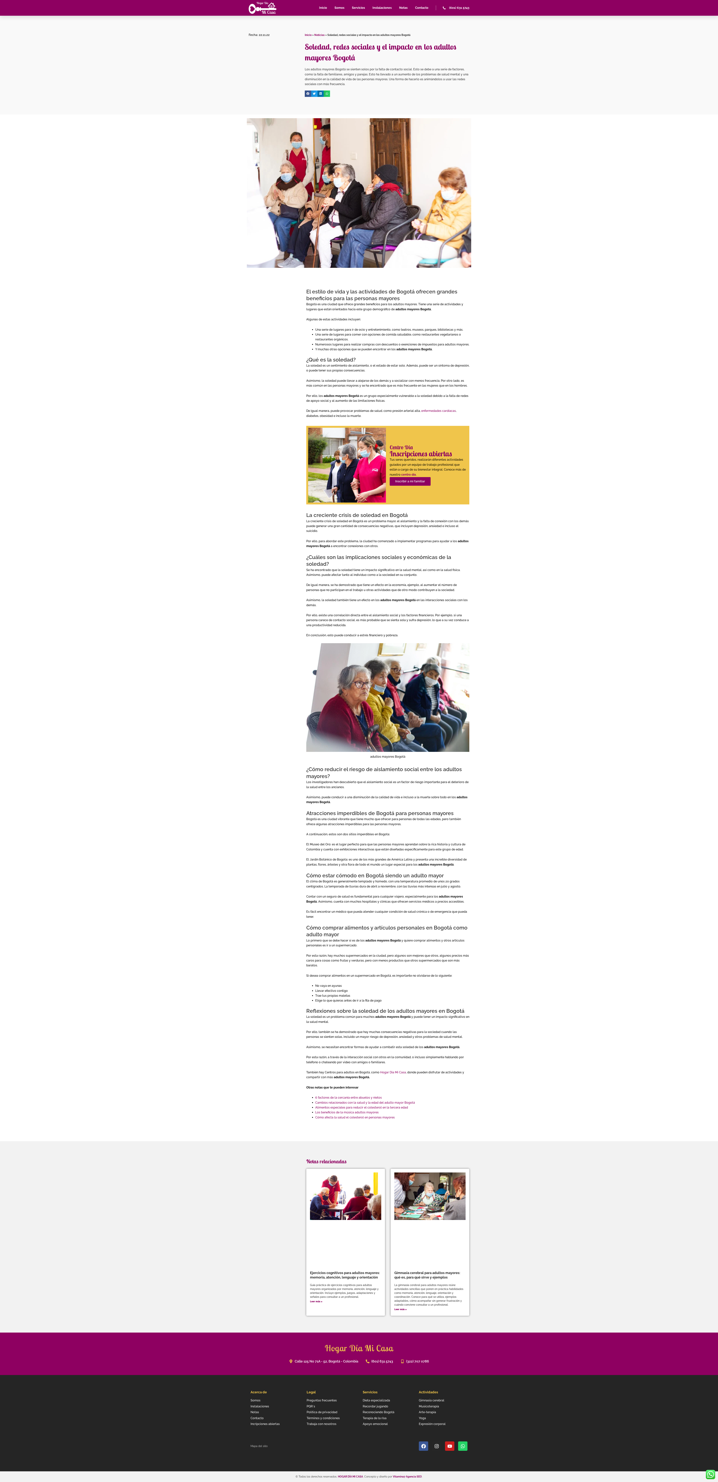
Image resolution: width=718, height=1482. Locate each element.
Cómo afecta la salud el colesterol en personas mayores (355, 1117)
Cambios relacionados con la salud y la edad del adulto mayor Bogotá (365, 1102)
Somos (339, 8)
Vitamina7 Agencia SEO (407, 1476)
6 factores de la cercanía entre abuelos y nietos (348, 1097)
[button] (308, 94)
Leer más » (316, 1301)
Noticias (319, 34)
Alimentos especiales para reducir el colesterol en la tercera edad (361, 1107)
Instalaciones (382, 8)
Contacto (421, 8)
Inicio (323, 8)
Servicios (358, 8)
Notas (403, 8)
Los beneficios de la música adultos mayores (347, 1112)
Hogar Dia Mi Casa (393, 1072)
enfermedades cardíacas (438, 411)
